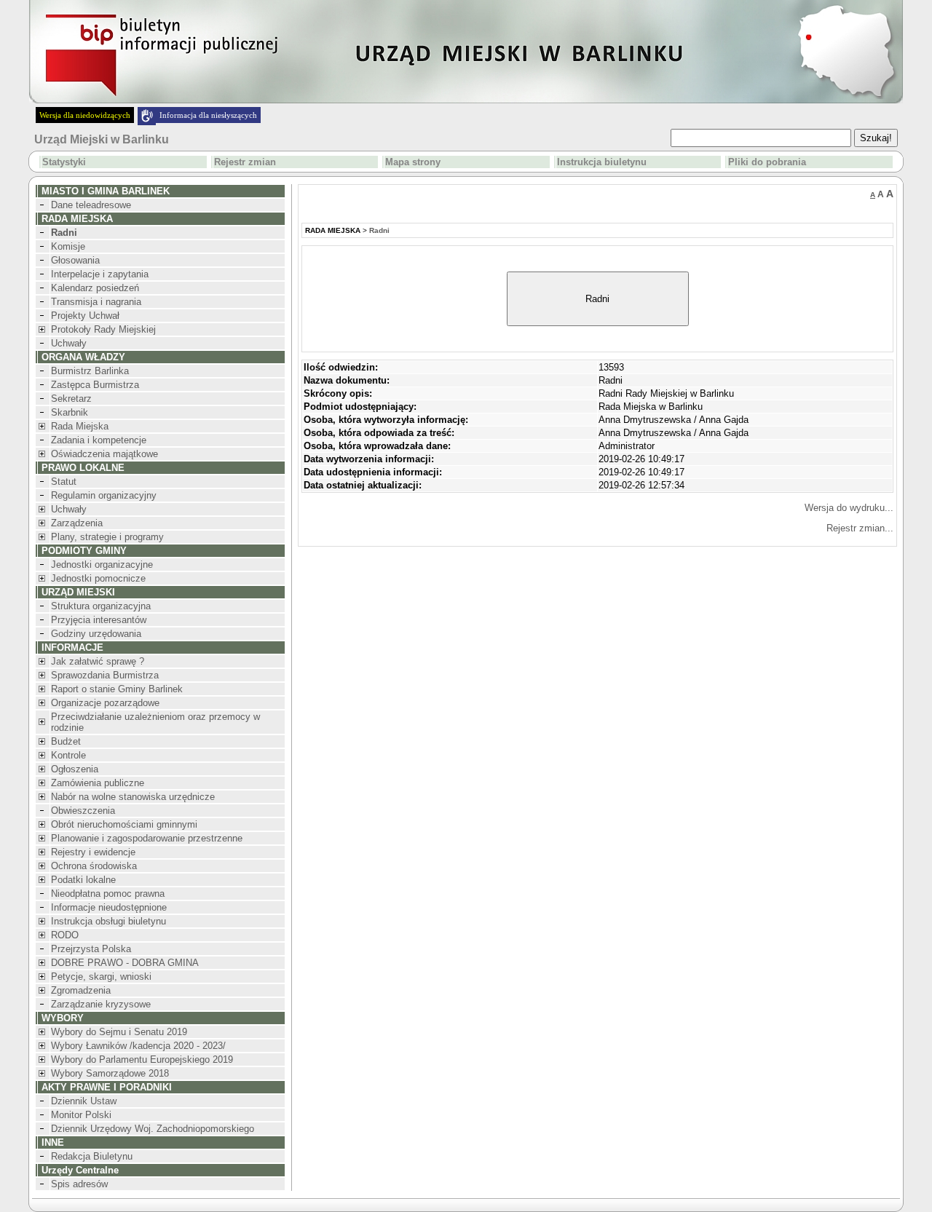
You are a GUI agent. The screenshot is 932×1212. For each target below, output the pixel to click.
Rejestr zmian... (859, 528)
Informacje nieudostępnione (109, 907)
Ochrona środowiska (94, 865)
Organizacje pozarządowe (105, 702)
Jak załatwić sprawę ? (97, 661)
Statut (63, 481)
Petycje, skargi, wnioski (101, 976)
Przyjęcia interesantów (98, 619)
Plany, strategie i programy (107, 536)
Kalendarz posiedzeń (95, 287)
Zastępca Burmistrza (95, 384)
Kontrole (68, 755)
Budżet (66, 741)
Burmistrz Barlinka (90, 370)
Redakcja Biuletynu (92, 1156)
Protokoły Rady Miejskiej (103, 329)
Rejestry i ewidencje (93, 852)
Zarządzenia (77, 523)
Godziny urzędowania (96, 633)
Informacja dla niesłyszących (208, 115)
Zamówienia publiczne (97, 782)
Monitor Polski (81, 1114)
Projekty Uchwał (85, 315)
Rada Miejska (79, 426)
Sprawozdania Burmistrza (105, 675)
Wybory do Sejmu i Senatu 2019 (119, 1031)
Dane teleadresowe (91, 204)
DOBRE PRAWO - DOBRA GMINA (125, 962)
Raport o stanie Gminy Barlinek (117, 689)
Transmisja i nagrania (96, 301)
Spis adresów (79, 1184)
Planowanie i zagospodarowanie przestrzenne (146, 838)
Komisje (68, 246)
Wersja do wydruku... (849, 507)
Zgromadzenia (81, 990)
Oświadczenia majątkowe (104, 453)
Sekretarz (71, 398)
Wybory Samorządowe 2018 (110, 1073)
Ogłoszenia (74, 769)
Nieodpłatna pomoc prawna (108, 893)
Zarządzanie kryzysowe (101, 1004)
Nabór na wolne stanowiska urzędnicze (133, 796)
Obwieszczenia (83, 810)
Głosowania (75, 260)
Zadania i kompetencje (98, 440)
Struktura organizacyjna (101, 606)
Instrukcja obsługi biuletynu (108, 921)
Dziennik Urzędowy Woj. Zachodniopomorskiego (152, 1128)
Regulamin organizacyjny (104, 495)
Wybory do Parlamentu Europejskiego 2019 (142, 1059)
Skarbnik (69, 412)
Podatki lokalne (83, 879)
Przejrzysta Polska (91, 948)
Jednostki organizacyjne (102, 564)
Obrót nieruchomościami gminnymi (124, 824)
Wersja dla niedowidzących (84, 115)
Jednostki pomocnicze (98, 578)
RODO (65, 935)
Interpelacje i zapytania (100, 274)
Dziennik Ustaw (83, 1101)
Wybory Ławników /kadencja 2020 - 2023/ (138, 1045)
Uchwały (69, 343)
